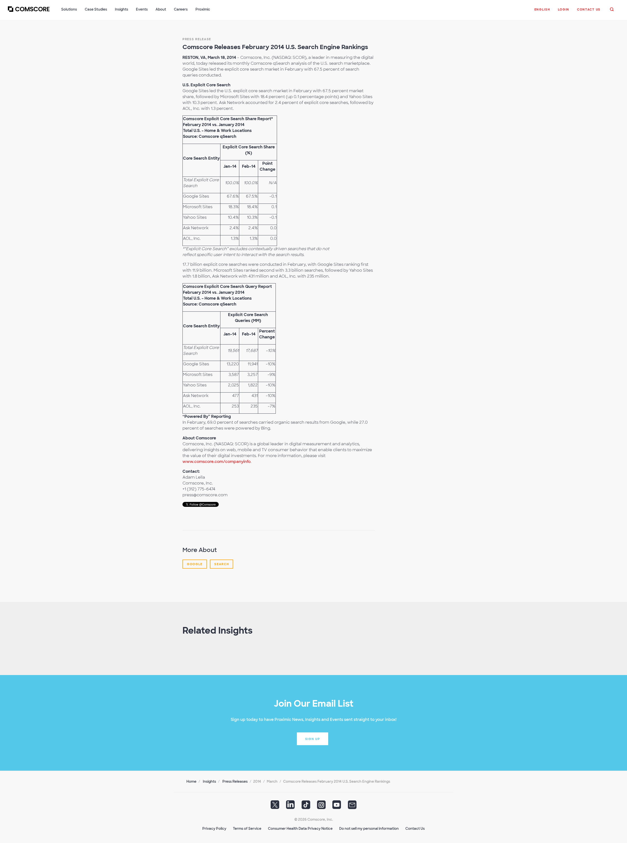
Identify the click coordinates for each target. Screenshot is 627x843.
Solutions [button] (69, 9)
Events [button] (142, 9)
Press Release (196, 39)
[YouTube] (336, 806)
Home (191, 781)
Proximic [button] (202, 9)
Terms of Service (247, 828)
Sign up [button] (312, 739)
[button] (542, 12)
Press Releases (235, 781)
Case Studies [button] (96, 9)
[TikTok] (305, 806)
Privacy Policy (214, 828)
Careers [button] (181, 9)
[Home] (28, 12)
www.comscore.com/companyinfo (216, 461)
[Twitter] (275, 806)
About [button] (161, 9)
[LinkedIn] (290, 806)
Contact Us (415, 828)
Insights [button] (121, 9)
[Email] (352, 806)
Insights (209, 781)
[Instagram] (321, 806)
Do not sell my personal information (369, 828)
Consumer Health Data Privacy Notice (300, 828)
